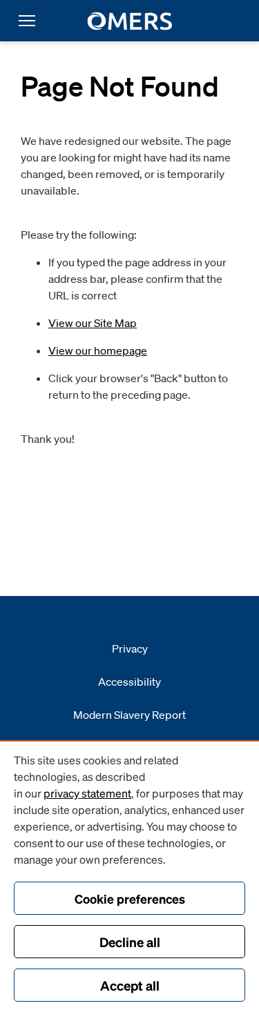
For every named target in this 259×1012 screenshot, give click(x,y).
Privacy (130, 648)
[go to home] (129, 21)
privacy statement (87, 793)
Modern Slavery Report (129, 715)
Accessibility (129, 681)
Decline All (129, 941)
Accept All (130, 985)
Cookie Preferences (130, 898)
